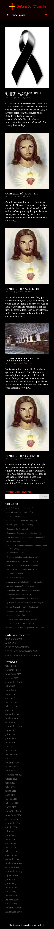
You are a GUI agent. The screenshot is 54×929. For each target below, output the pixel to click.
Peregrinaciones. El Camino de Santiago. (25, 590)
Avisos (29, 512)
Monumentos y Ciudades (18, 582)
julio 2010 (10, 831)
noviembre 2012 (13, 718)
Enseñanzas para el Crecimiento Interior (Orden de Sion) (26, 547)
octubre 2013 (11, 678)
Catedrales (27, 525)
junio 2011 (10, 787)
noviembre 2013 (13, 674)
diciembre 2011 (12, 763)
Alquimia (28, 508)
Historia (11, 565)
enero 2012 (10, 759)
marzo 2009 (11, 896)
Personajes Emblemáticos (19, 594)
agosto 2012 (11, 730)
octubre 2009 (12, 867)
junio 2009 (10, 884)
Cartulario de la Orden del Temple (22, 521)
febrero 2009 (11, 900)
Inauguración (13, 569)
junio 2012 (10, 739)
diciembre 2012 (13, 714)
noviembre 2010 (13, 815)
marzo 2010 (11, 847)
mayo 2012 (10, 743)
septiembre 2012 (13, 726)
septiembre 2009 (13, 872)
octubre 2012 (11, 722)
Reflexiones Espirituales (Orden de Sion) (26, 603)
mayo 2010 (10, 839)
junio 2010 (10, 835)
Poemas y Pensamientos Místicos (22, 599)
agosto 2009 (11, 876)
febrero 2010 (11, 851)
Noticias (38, 582)
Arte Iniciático (13, 512)
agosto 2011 (11, 779)
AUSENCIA (10, 643)
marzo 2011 (11, 799)
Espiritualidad (15, 553)
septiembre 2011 (13, 775)
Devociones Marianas (17, 541)
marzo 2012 (11, 751)
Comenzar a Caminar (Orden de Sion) (23, 533)
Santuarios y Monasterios (19, 611)
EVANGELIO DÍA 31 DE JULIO (21, 194)
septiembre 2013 (13, 682)
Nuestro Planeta (14, 586)
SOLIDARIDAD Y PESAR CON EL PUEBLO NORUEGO (23, 94)
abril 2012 (10, 747)
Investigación (30, 569)
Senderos (12, 624)
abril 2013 (10, 698)
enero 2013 (10, 710)
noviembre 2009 (13, 863)
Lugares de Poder (15, 578)
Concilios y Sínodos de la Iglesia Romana (25, 537)
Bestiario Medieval (15, 516)
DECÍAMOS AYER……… (16, 639)
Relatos (34, 607)
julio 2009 (10, 880)
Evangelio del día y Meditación (22, 557)
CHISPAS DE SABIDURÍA (17, 647)
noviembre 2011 (13, 767)
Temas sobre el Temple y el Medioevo (25, 628)
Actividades (13, 508)
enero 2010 (11, 855)
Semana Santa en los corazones (21, 619)
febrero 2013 (11, 706)
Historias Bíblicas (29, 565)
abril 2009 (10, 892)
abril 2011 (10, 795)
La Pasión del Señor (16, 574)
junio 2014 (10, 666)
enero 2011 (10, 807)
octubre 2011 (11, 771)
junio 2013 (10, 690)
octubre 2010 (11, 819)
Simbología (28, 624)
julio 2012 (10, 734)
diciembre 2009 (13, 859)
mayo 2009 (11, 888)
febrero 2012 (11, 755)
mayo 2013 (10, 694)
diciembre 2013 (13, 670)
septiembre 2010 (13, 823)
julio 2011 (10, 783)
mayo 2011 (10, 791)
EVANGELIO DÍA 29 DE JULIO (22, 456)
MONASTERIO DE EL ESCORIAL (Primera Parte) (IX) (23, 359)
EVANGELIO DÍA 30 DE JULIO (22, 289)
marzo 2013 (11, 702)
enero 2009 (11, 904)
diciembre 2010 (13, 811)
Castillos (12, 525)
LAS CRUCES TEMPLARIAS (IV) (21, 651)
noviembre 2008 (13, 912)
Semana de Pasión (15, 615)
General (27, 98)
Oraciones (31, 586)
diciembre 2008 (13, 908)
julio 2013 (10, 686)
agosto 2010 (11, 827)
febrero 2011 (11, 803)
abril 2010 (10, 843)
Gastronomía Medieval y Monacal (22, 561)
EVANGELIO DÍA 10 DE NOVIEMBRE (23, 655)
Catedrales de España (17, 529)
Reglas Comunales (16, 607)
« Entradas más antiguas (18, 492)
